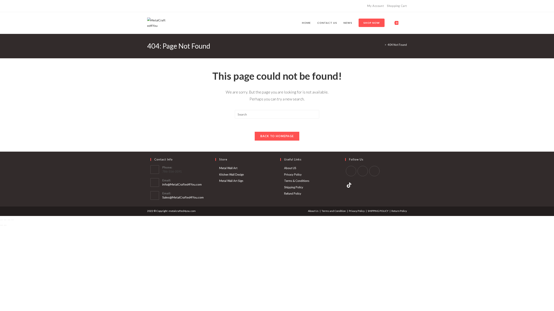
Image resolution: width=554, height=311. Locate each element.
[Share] (8, 219)
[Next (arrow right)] (5, 225)
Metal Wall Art (228, 168)
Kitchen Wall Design (231, 174)
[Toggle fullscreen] (5, 219)
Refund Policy (292, 193)
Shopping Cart (397, 6)
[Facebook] (149, 6)
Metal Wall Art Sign (231, 180)
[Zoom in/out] (1, 219)
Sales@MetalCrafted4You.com (183, 197)
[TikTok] (163, 6)
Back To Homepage (277, 136)
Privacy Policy (293, 174)
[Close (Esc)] (12, 219)
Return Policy (399, 211)
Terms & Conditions (296, 180)
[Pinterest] (153, 6)
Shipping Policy (293, 187)
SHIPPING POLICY (378, 211)
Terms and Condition (334, 211)
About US (290, 168)
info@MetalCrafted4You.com (182, 184)
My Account (375, 6)
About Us (313, 211)
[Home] (382, 44)
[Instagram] (158, 6)
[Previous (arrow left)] (1, 225)
